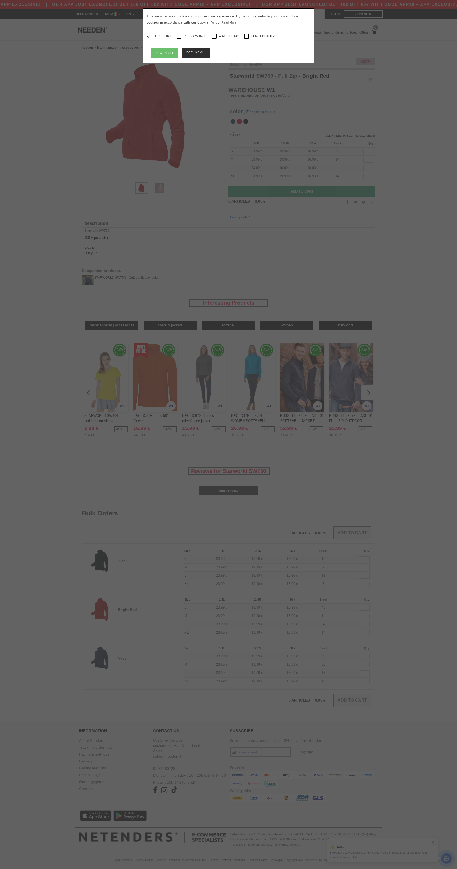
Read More (229, 22)
